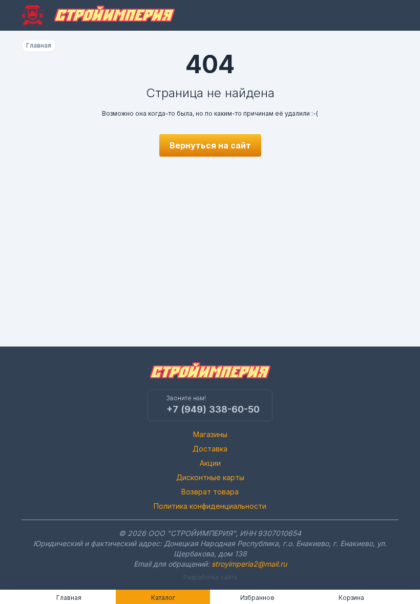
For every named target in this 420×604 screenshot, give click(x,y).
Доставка (210, 448)
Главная (38, 45)
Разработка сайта (210, 577)
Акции (210, 463)
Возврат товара (210, 491)
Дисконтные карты (210, 477)
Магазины (210, 434)
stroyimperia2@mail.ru (249, 563)
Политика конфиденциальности (210, 506)
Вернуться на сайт (210, 145)
